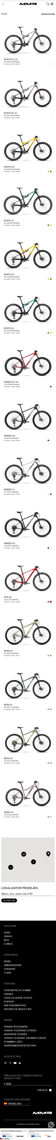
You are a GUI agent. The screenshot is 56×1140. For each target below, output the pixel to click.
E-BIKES (8, 943)
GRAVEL (8, 936)
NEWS (7, 961)
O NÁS (7, 972)
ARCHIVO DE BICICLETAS (17, 1009)
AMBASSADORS (12, 965)
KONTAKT (9, 1001)
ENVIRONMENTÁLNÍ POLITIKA (20, 1045)
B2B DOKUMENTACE (15, 1005)
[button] (48, 854)
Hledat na (9, 900)
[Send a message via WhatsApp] (51, 1124)
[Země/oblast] (52, 3)
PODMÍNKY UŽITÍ (13, 1041)
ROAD (7, 932)
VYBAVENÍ (9, 969)
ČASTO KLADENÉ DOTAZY (18, 997)
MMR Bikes (35, 1124)
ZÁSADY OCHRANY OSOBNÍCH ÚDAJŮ (25, 1038)
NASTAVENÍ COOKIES (15, 1034)
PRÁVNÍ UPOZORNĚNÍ (15, 1026)
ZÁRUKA (8, 994)
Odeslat (42, 1090)
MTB (6, 940)
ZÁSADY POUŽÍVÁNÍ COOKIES (20, 1030)
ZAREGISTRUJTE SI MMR (17, 990)
